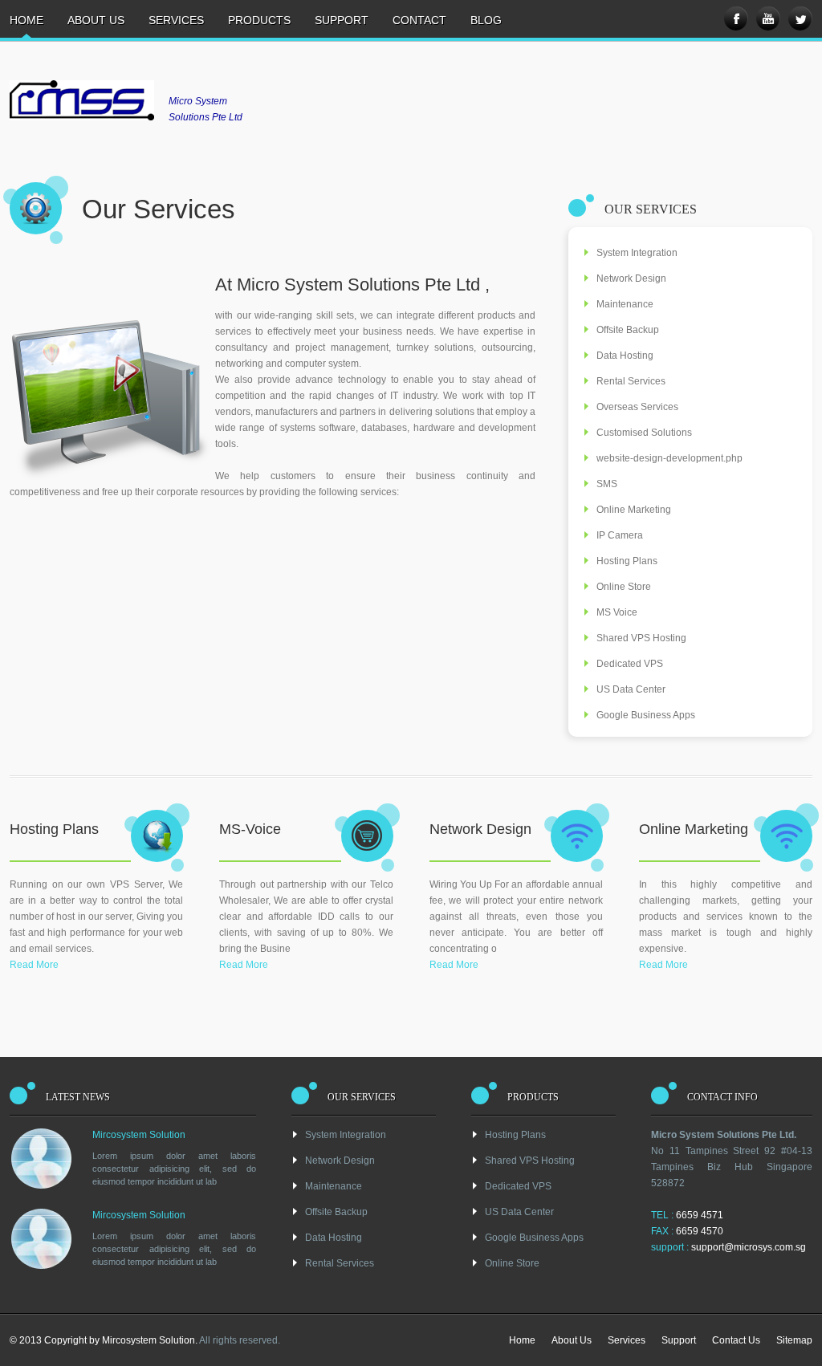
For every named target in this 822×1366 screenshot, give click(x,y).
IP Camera (619, 535)
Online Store (623, 586)
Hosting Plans (626, 561)
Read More (34, 964)
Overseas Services (637, 407)
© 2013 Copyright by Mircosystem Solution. (103, 1340)
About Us (95, 20)
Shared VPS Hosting (641, 638)
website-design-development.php (669, 458)
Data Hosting (624, 355)
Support (341, 20)
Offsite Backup (627, 329)
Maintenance (624, 304)
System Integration (637, 252)
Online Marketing (633, 509)
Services (176, 20)
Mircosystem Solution (138, 1134)
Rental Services (630, 381)
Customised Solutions (644, 432)
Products (259, 20)
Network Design (631, 278)
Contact (419, 20)
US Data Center (630, 689)
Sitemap (794, 1340)
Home (26, 20)
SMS (606, 484)
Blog (486, 20)
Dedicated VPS (629, 663)
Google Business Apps (645, 715)
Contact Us (736, 1340)
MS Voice (616, 612)
